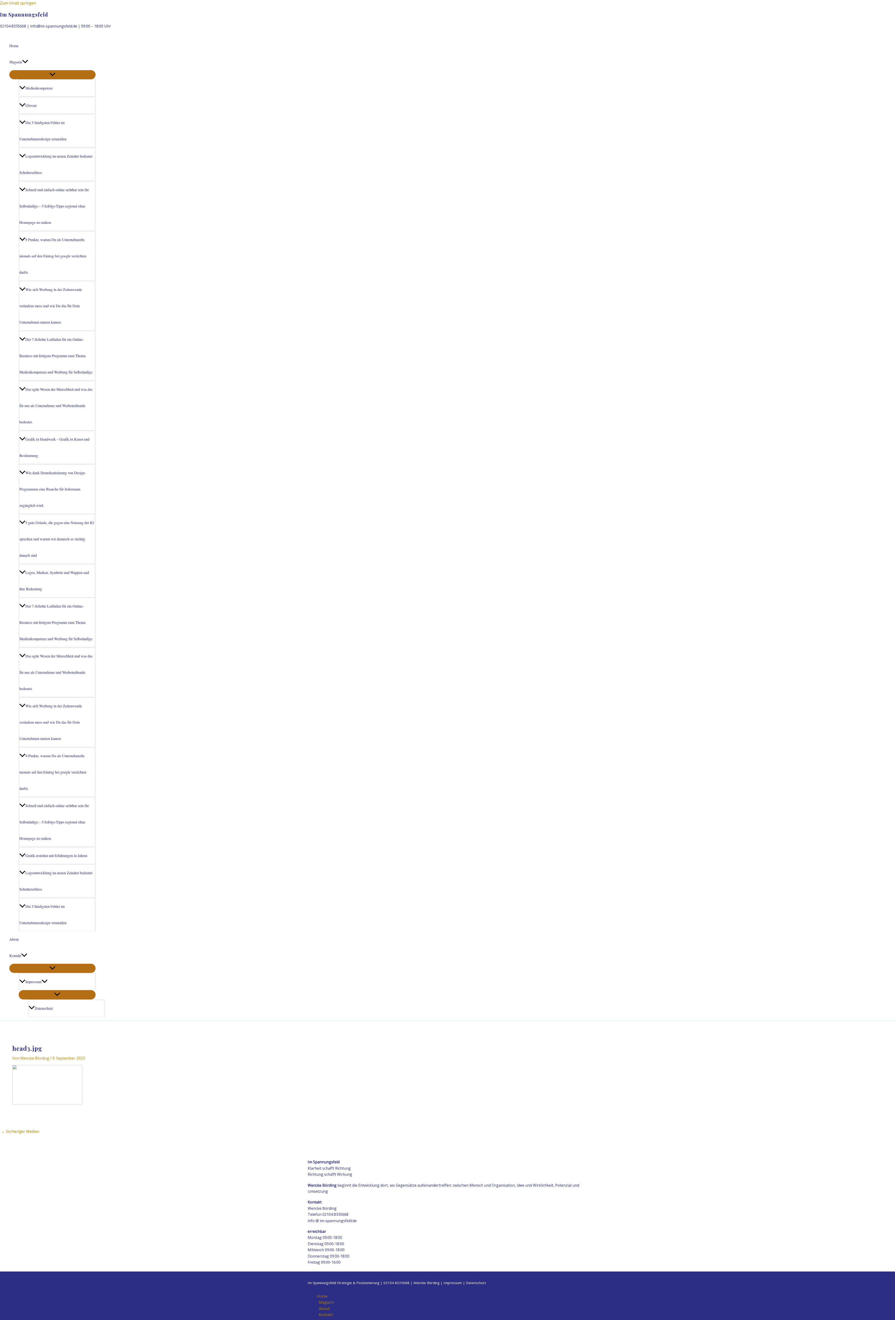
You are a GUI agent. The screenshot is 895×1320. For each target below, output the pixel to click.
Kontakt (15, 955)
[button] (25, 62)
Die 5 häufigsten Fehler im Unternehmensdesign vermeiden (42, 130)
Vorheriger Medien (20, 1131)
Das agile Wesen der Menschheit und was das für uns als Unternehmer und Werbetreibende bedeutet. (56, 405)
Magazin (15, 61)
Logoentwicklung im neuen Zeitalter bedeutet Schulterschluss (55, 164)
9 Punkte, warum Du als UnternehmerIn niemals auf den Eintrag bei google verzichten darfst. (52, 256)
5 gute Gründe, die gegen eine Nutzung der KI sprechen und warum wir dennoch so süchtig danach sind (56, 539)
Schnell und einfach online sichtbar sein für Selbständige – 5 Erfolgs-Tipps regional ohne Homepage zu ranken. (54, 206)
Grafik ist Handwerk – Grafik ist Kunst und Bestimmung (54, 447)
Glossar (31, 105)
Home (13, 45)
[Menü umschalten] (52, 74)
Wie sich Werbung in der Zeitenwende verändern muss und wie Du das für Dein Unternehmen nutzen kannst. (50, 306)
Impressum (33, 981)
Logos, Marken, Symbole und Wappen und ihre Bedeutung (54, 580)
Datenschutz (44, 1008)
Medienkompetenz (39, 88)
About (14, 939)
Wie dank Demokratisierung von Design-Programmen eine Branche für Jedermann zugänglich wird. (52, 489)
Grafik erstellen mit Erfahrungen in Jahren (56, 855)
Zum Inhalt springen (18, 3)
